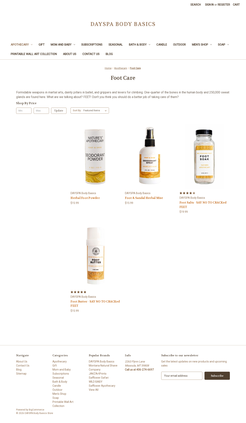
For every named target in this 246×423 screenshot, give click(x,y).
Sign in (209, 4)
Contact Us (91, 54)
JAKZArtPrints (97, 373)
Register (224, 4)
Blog (109, 54)
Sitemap (21, 373)
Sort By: (77, 110)
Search (195, 4)
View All (93, 389)
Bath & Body (138, 44)
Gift (42, 44)
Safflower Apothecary (102, 385)
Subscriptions (91, 44)
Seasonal (116, 44)
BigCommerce (36, 409)
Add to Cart (96, 163)
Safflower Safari (99, 377)
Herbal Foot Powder (85, 198)
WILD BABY (95, 381)
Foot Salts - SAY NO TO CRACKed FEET (203, 205)
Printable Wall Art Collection (34, 54)
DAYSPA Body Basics (101, 361)
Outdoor (179, 44)
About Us (69, 54)
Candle (161, 44)
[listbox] (96, 110)
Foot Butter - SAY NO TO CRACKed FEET (95, 304)
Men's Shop (200, 44)
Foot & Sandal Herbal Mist (144, 198)
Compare (94, 156)
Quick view (95, 149)
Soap (221, 44)
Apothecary (20, 44)
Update (58, 110)
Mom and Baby (61, 44)
